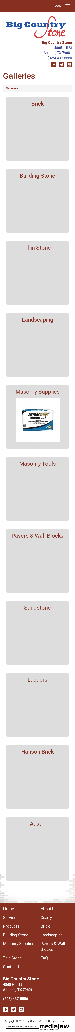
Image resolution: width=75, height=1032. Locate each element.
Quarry (46, 917)
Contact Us (12, 966)
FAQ (44, 958)
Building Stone (15, 935)
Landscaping (52, 935)
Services (10, 917)
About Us (49, 908)
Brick (45, 926)
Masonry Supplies (18, 943)
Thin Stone (12, 958)
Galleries (12, 88)
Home (8, 908)
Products (11, 926)
